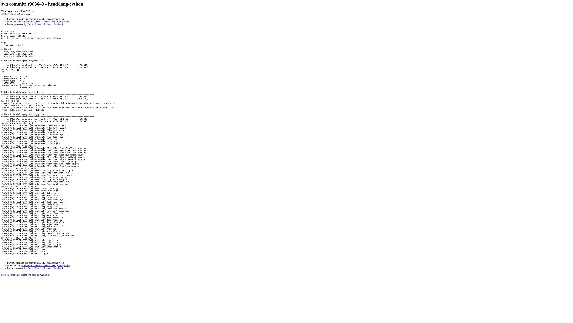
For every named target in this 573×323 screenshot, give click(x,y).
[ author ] (58, 24)
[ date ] (31, 24)
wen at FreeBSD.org (24, 11)
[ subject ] (48, 24)
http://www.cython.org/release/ (38, 85)
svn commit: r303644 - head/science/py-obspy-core (45, 21)
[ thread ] (39, 24)
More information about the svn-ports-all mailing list (25, 275)
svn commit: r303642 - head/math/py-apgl (44, 19)
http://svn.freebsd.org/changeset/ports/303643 (34, 38)
